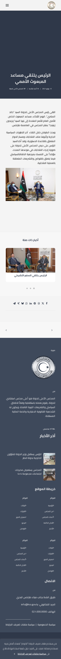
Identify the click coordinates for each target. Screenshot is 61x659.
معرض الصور (48, 559)
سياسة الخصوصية (46, 624)
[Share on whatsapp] (26, 303)
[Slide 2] (30, 288)
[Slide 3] (27, 288)
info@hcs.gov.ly (29, 604)
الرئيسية (50, 505)
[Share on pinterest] (35, 303)
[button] (7, 5)
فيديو (51, 565)
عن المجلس (49, 511)
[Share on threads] (39, 303)
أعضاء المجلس (47, 517)
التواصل (50, 571)
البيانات (51, 548)
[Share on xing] (18, 303)
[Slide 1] (34, 288)
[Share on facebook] (46, 303)
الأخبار (51, 528)
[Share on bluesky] (22, 303)
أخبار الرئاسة (33, 88)
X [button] (14, 654)
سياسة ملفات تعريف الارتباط (20, 624)
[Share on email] (14, 303)
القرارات (50, 553)
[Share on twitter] (43, 303)
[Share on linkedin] (31, 303)
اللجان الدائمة (48, 523)
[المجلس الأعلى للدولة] (51, 5)
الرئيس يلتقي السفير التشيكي (30, 275)
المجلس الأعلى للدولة (16, 88)
